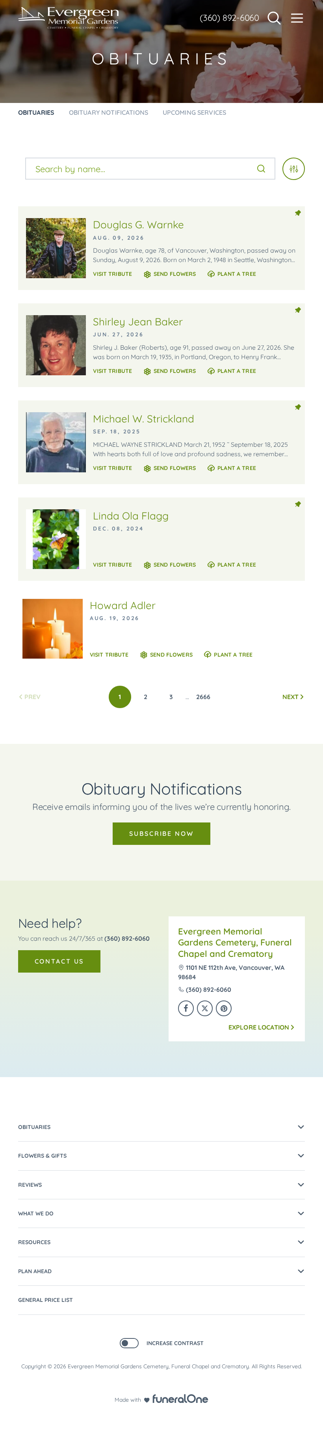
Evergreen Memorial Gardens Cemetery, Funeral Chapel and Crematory (235, 942)
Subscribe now (161, 833)
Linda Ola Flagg (131, 515)
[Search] (261, 168)
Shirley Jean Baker (138, 321)
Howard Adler (123, 605)
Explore (259, 1027)
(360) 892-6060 (229, 17)
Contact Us (59, 961)
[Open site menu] (297, 18)
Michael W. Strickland (143, 418)
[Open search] (274, 18)
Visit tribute (112, 273)
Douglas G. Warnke (138, 224)
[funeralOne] (180, 1398)
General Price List (45, 1299)
